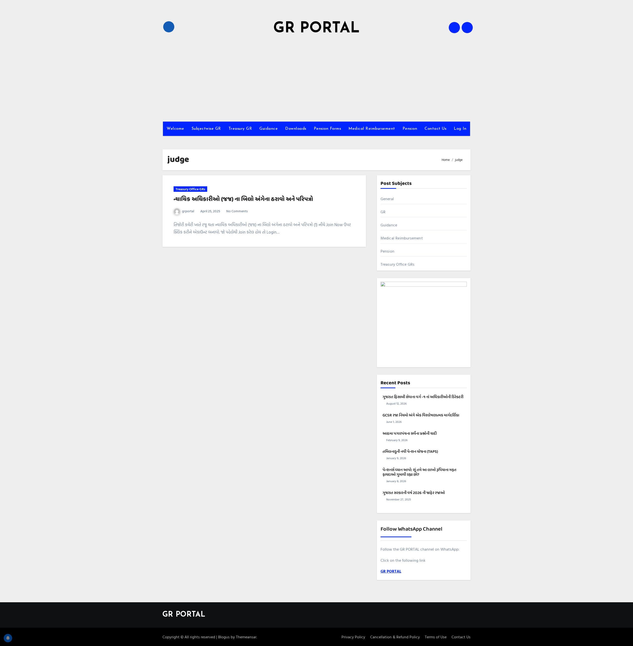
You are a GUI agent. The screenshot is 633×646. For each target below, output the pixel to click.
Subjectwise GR (206, 129)
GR (383, 212)
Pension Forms (327, 129)
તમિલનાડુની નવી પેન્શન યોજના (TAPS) (410, 452)
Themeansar (246, 637)
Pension (410, 129)
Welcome (175, 129)
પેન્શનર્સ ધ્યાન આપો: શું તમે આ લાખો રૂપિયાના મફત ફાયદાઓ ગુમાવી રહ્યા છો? (419, 472)
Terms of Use (436, 637)
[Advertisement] (316, 79)
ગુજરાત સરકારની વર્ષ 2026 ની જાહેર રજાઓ (414, 493)
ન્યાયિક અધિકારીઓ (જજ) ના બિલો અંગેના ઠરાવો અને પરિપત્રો (243, 199)
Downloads (295, 129)
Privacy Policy (353, 637)
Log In (460, 129)
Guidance (268, 129)
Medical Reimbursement (371, 129)
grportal (188, 211)
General (387, 198)
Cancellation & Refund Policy (395, 637)
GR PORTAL (316, 28)
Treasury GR (240, 129)
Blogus (224, 637)
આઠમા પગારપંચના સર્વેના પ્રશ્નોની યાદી (410, 434)
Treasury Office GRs (190, 189)
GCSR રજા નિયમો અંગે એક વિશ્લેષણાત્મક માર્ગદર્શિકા (421, 415)
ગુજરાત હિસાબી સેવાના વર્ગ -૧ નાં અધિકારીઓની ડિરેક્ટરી (423, 397)
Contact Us (435, 129)
